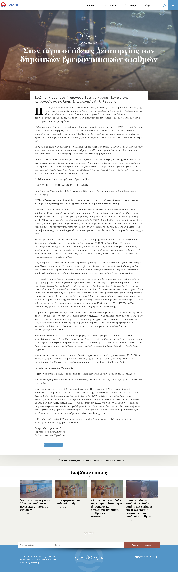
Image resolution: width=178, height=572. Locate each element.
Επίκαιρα (90, 5)
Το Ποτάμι (130, 5)
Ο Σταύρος (110, 5)
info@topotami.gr (32, 562)
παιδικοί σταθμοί (53, 444)
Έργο (147, 5)
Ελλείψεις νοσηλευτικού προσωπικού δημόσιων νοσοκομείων (87, 460)
